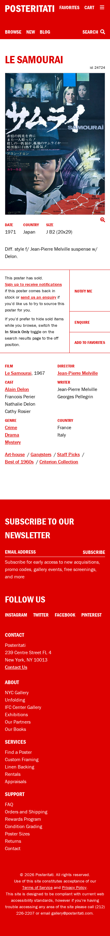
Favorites (69, 7)
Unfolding (15, 700)
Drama (12, 435)
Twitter (41, 615)
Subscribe (94, 552)
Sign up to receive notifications (33, 284)
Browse (13, 32)
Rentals (12, 774)
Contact (12, 848)
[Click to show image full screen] (55, 144)
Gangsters (41, 454)
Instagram (16, 615)
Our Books (15, 729)
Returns (13, 841)
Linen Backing (19, 767)
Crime (11, 427)
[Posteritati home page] (29, 8)
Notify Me (83, 291)
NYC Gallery (17, 692)
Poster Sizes (17, 834)
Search (90, 32)
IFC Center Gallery (23, 707)
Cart (89, 7)
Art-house (15, 454)
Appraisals (15, 781)
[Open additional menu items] (102, 7)
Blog (45, 32)
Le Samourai (18, 373)
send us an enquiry (38, 297)
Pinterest (91, 615)
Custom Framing (21, 759)
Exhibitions (16, 714)
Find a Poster (18, 752)
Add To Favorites (90, 342)
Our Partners (18, 722)
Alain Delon (17, 389)
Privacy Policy (74, 887)
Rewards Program (23, 819)
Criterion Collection (58, 462)
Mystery (13, 442)
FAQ (9, 804)
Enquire (82, 322)
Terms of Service (37, 887)
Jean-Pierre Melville (77, 373)
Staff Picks (68, 454)
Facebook (65, 615)
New (30, 32)
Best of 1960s (19, 462)
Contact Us (16, 667)
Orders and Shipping (26, 812)
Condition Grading (23, 826)
